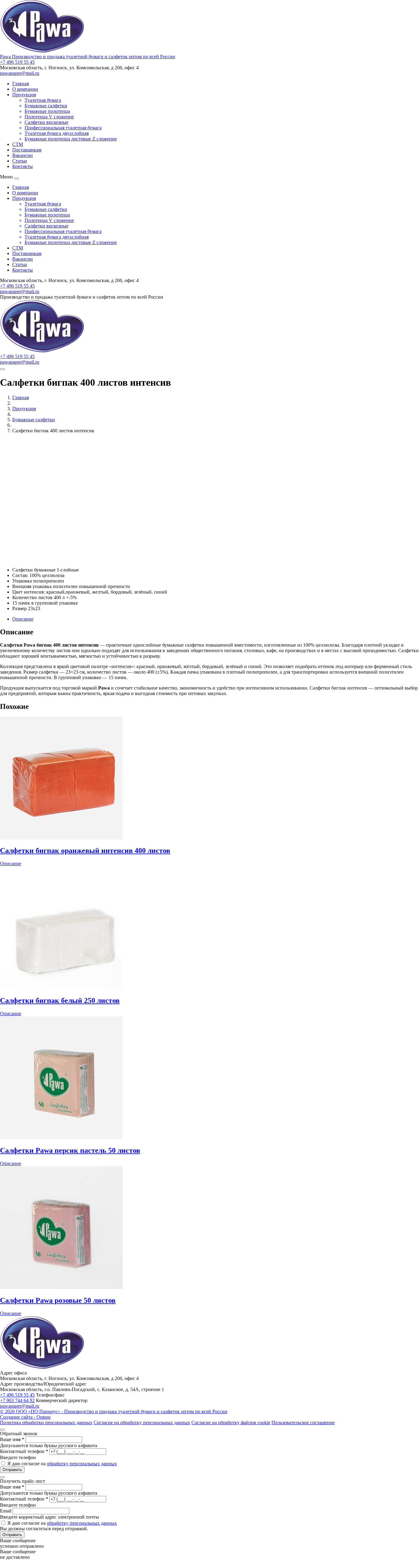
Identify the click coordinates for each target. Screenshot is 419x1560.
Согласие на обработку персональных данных (142, 1422)
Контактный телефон (24, 1451)
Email (5, 1510)
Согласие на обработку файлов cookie (230, 1422)
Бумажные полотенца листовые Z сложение (71, 138)
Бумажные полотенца (47, 111)
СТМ (17, 144)
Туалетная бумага (43, 100)
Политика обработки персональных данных (46, 1422)
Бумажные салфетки (46, 105)
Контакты (22, 166)
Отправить (12, 1469)
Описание (22, 618)
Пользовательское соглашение (303, 1422)
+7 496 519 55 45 (17, 62)
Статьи (19, 160)
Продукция (24, 94)
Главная (20, 83)
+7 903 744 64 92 (17, 1400)
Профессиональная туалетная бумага (63, 127)
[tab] (215, 619)
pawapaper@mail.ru (19, 73)
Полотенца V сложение (49, 116)
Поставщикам (26, 149)
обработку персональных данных (82, 1463)
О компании (25, 89)
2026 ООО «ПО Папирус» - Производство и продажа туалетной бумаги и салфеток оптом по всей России (113, 1411)
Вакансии (22, 155)
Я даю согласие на (62, 1463)
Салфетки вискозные (46, 122)
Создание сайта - (25, 1417)
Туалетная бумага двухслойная (57, 133)
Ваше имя (12, 1439)
